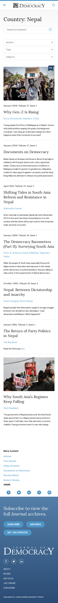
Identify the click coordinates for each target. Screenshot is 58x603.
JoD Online (10, 583)
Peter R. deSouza (12, 252)
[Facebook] (6, 561)
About (7, 569)
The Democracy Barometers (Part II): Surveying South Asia (29, 244)
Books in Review (12, 480)
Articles (7, 456)
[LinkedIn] (21, 561)
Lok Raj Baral (10, 342)
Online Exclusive (11, 466)
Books (7, 574)
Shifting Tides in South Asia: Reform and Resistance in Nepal (27, 197)
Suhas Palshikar (30, 252)
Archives (35, 524)
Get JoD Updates (17, 532)
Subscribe (13, 524)
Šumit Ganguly (11, 301)
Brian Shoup (26, 301)
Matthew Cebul (31, 118)
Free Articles (10, 461)
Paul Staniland (11, 408)
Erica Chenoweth (13, 118)
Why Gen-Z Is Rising (21, 112)
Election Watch (11, 475)
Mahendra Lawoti (13, 208)
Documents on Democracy (26, 152)
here (23, 349)
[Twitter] (13, 561)
